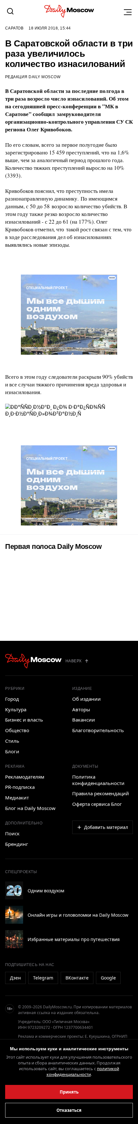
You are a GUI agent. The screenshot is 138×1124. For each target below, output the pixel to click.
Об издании (86, 699)
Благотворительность (98, 730)
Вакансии (83, 719)
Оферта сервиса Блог (97, 804)
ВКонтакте (77, 978)
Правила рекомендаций (100, 793)
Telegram (43, 978)
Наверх (73, 661)
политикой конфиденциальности (83, 1071)
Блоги (12, 751)
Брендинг (16, 844)
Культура (15, 709)
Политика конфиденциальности (98, 779)
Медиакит (17, 797)
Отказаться (69, 1110)
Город (12, 699)
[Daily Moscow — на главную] (33, 661)
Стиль (12, 741)
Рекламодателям (24, 776)
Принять (69, 1092)
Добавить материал (106, 827)
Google (108, 978)
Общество (17, 730)
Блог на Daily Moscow (30, 808)
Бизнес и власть (24, 719)
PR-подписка (20, 787)
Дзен (15, 978)
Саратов (14, 28)
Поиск (12, 833)
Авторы (81, 709)
